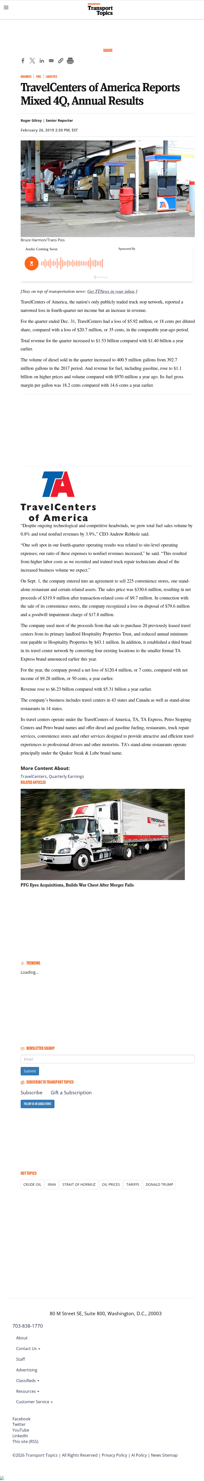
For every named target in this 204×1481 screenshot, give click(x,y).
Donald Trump (159, 1184)
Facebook (21, 1419)
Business (26, 77)
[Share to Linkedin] (42, 61)
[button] (60, 61)
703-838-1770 (27, 1326)
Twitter (19, 1424)
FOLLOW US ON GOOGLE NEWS (37, 1104)
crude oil (32, 1184)
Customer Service (33, 1401)
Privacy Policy (114, 1455)
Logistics (51, 77)
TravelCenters (34, 776)
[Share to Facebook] (23, 61)
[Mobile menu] (6, 7)
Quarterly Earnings (66, 776)
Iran (52, 1184)
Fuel (38, 77)
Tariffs (132, 1184)
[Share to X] (32, 61)
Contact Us (27, 1348)
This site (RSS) (25, 1441)
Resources (26, 1391)
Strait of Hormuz (79, 1184)
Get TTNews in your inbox (110, 291)
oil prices (111, 1184)
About (22, 1338)
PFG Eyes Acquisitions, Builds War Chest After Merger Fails (77, 885)
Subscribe (32, 1092)
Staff (20, 1359)
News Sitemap (164, 1455)
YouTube (20, 1430)
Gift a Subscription (71, 1092)
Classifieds (26, 1380)
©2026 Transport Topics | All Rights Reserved (55, 1455)
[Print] (70, 61)
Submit (30, 1071)
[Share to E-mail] (51, 61)
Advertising (26, 1370)
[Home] (102, 9)
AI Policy (139, 1455)
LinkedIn (20, 1436)
